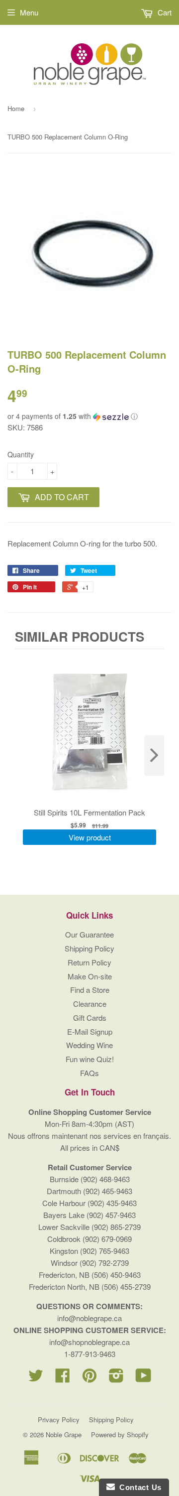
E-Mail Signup (89, 1031)
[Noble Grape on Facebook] (62, 1378)
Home (15, 108)
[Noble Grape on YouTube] (143, 1378)
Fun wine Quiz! (90, 1059)
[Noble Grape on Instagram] (116, 1378)
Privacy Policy (59, 1419)
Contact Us (138, 1487)
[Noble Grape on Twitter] (35, 1378)
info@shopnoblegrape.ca (89, 1342)
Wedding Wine (89, 1045)
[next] (154, 755)
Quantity (20, 454)
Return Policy (89, 962)
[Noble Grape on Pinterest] (89, 1378)
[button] (89, 416)
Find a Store (89, 989)
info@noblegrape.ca (89, 1318)
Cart (164, 12)
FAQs (89, 1073)
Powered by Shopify (120, 1434)
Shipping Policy (89, 948)
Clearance (89, 1003)
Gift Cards (89, 1017)
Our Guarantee (89, 934)
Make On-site (90, 976)
